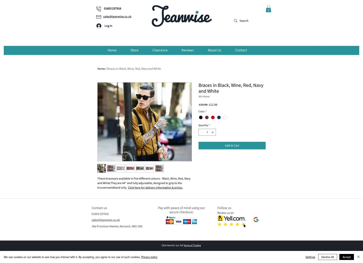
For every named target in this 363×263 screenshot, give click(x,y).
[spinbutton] (207, 132)
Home (101, 69)
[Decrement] (201, 132)
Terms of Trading (192, 245)
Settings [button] (310, 257)
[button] (268, 8)
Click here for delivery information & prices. (155, 188)
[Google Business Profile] (256, 219)
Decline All (327, 257)
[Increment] (213, 132)
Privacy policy (149, 257)
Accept (347, 257)
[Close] (358, 257)
